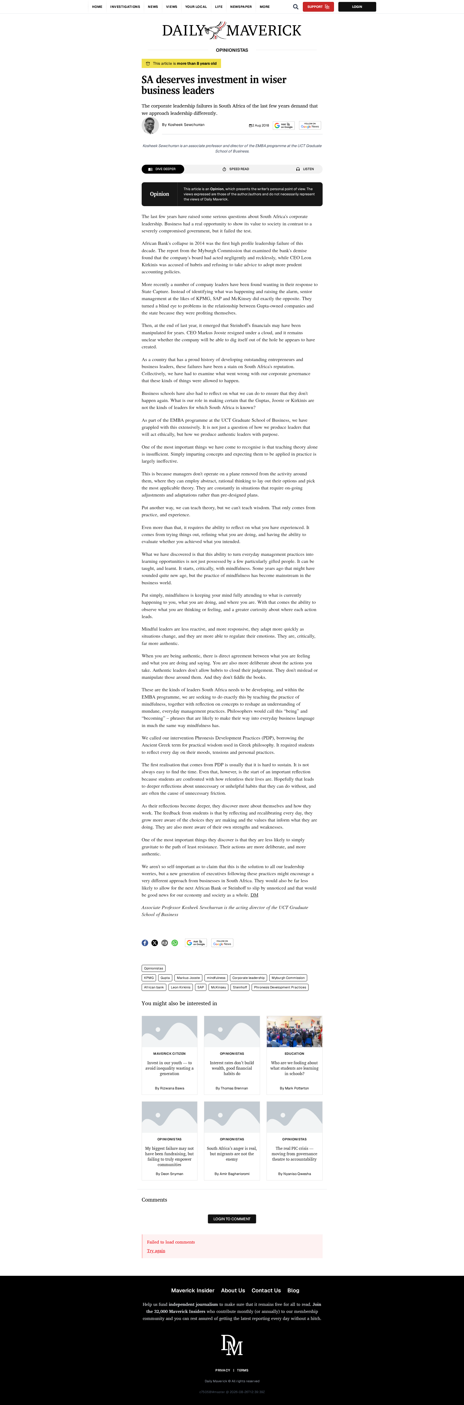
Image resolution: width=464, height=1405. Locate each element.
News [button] (153, 7)
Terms (243, 1370)
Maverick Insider (193, 1290)
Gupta (165, 978)
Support (315, 7)
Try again (156, 1250)
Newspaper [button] (241, 7)
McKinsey (218, 987)
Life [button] (218, 7)
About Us (233, 1290)
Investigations (125, 7)
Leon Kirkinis (180, 987)
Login (357, 7)
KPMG (149, 978)
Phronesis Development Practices (280, 987)
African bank (154, 987)
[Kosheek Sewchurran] (150, 124)
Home (97, 7)
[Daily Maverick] (232, 30)
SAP (200, 987)
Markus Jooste (188, 978)
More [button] (265, 7)
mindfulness (216, 978)
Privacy (222, 1370)
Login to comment (232, 1218)
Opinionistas (153, 968)
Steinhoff (240, 987)
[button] (284, 125)
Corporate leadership (248, 978)
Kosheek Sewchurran (186, 124)
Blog (293, 1290)
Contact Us (266, 1290)
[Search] (295, 6)
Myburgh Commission (288, 978)
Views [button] (171, 7)
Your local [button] (196, 7)
